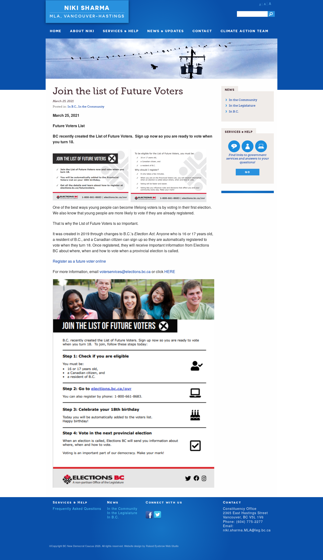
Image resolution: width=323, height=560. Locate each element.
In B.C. (72, 106)
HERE (169, 271)
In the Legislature (242, 105)
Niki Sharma (87, 7)
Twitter (157, 514)
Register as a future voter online (79, 261)
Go (247, 172)
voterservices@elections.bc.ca (125, 271)
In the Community (91, 106)
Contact (202, 31)
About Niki (82, 31)
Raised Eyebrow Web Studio (162, 546)
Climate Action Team (244, 31)
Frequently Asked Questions (77, 508)
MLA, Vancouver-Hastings (87, 16)
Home (55, 31)
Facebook (149, 514)
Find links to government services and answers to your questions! (247, 158)
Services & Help (121, 31)
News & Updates (165, 31)
